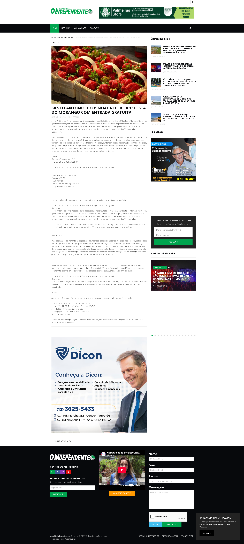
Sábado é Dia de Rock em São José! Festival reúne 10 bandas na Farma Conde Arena (179, 68)
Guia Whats (80, 30)
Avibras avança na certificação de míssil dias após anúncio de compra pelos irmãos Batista (179, 101)
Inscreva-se (173, 244)
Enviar (155, 526)
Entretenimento (65, 40)
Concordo (207, 533)
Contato (94, 30)
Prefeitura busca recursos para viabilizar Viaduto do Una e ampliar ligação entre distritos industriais (179, 51)
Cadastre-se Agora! (122, 495)
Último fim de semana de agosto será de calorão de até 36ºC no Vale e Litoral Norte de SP (179, 119)
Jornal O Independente (149, 538)
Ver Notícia (160, 269)
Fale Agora (173, 526)
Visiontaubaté (71, 541)
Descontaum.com (170, 538)
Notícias (65, 30)
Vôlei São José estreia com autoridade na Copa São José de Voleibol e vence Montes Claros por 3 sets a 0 (179, 84)
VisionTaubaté (187, 538)
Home (54, 30)
